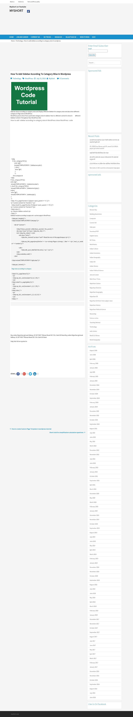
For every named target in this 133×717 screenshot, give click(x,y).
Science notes (94, 318)
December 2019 (94, 515)
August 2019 (93, 533)
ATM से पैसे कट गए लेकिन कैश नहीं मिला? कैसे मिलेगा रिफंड (105, 164)
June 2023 (93, 437)
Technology (19, 41)
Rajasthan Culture (95, 283)
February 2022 (94, 467)
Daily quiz (92, 227)
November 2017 (94, 624)
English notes (94, 236)
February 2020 (94, 506)
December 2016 (94, 671)
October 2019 (94, 524)
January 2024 (93, 407)
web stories (93, 331)
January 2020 (93, 511)
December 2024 (94, 385)
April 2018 (92, 602)
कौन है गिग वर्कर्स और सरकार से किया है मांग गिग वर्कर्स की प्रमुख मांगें (104, 158)
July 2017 (92, 641)
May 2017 (92, 650)
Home (13, 41)
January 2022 (93, 472)
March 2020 (93, 502)
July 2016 (92, 693)
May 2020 (92, 498)
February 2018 (94, 611)
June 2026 (93, 355)
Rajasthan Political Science (98, 309)
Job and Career (94, 275)
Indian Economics (95, 253)
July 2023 (92, 433)
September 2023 (95, 424)
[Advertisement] (77, 19)
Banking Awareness (96, 214)
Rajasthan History (95, 305)
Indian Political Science (96, 270)
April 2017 (92, 654)
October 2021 (94, 476)
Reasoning (93, 314)
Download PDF (94, 231)
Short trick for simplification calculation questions (66, 432)
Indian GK (92, 262)
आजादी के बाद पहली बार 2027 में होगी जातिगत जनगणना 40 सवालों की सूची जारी (104, 141)
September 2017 (95, 632)
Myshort (52, 78)
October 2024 (94, 394)
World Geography (95, 340)
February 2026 (94, 363)
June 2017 (93, 645)
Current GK (93, 223)
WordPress (29, 78)
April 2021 (92, 485)
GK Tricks (92, 240)
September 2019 (95, 528)
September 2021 (95, 481)
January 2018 (93, 615)
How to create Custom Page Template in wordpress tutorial (31, 429)
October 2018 (94, 576)
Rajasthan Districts (95, 288)
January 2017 (93, 667)
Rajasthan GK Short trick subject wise (101, 301)
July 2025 (92, 372)
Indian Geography (95, 257)
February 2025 (94, 376)
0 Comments (64, 78)
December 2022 (94, 450)
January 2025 (93, 381)
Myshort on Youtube (18, 6)
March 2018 (93, 606)
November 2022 (94, 454)
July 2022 (92, 459)
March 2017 (93, 658)
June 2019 (93, 541)
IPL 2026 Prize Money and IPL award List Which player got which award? (104, 147)
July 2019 (92, 537)
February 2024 (94, 402)
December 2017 (94, 619)
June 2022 (93, 463)
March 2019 (93, 554)
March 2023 (93, 446)
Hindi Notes (93, 244)
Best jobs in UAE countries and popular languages (105, 168)
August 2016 (93, 689)
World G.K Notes (95, 335)
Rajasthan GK (94, 296)
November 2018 (94, 572)
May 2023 (92, 441)
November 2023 (94, 415)
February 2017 (94, 663)
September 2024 (95, 398)
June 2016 (93, 697)
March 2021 (93, 489)
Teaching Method (95, 322)
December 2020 (94, 493)
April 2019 (92, 550)
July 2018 (92, 589)
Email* (90, 49)
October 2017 (94, 628)
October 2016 (94, 680)
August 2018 (93, 585)
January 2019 (93, 563)
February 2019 (94, 559)
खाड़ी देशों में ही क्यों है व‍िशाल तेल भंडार (99, 153)
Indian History (94, 266)
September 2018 (95, 580)
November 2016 (94, 676)
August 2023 (93, 428)
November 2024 (94, 389)
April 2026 (92, 359)
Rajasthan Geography (96, 292)
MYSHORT (17, 10)
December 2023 (94, 411)
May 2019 (92, 546)
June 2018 (93, 593)
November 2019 (94, 519)
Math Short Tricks (95, 279)
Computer (93, 218)
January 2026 (93, 368)
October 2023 (94, 420)
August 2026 (93, 350)
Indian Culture (94, 249)
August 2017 (93, 637)
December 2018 (94, 567)
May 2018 (92, 598)
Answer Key (93, 210)
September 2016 (95, 684)
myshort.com (15, 714)
